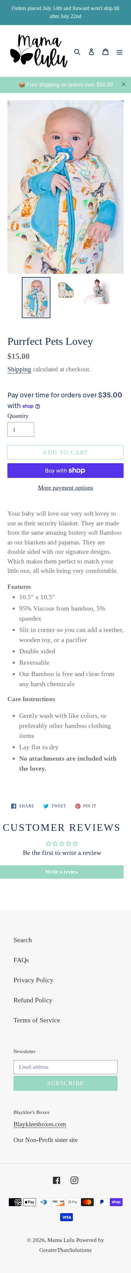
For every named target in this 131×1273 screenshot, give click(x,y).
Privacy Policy (33, 980)
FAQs (21, 960)
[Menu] (120, 50)
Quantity (18, 415)
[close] (124, 84)
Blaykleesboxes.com (39, 1124)
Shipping (19, 369)
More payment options (65, 487)
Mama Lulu (61, 1240)
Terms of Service (36, 1020)
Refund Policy (32, 1000)
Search (22, 939)
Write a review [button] (62, 872)
